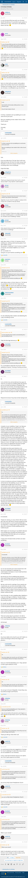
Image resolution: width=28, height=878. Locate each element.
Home (2, 874)
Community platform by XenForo (13, 876)
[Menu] (2, 1)
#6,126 (25, 791)
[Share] (23, 18)
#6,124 (25, 746)
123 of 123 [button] (18, 857)
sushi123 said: (5, 769)
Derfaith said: (5, 728)
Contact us (3, 872)
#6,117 (25, 514)
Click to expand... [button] (14, 153)
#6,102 (25, 39)
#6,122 (25, 703)
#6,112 (25, 298)
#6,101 (25, 18)
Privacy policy (18, 872)
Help (23, 872)
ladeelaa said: (5, 652)
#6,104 (25, 97)
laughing (4, 9)
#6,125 (25, 766)
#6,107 (25, 190)
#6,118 (25, 549)
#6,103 (25, 69)
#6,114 (25, 349)
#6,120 (25, 649)
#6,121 (25, 676)
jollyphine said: (5, 141)
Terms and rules (10, 872)
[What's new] (23, 1)
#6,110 (25, 238)
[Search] (26, 1)
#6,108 (25, 210)
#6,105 (25, 138)
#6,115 (25, 376)
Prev (12, 857)
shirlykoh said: (5, 100)
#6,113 (25, 329)
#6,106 (25, 177)
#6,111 (25, 264)
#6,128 (25, 842)
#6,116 (25, 407)
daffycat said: (5, 42)
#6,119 (25, 631)
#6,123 (25, 725)
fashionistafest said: (6, 332)
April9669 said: (5, 410)
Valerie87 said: (5, 267)
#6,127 (25, 816)
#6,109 (25, 225)
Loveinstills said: (5, 706)
